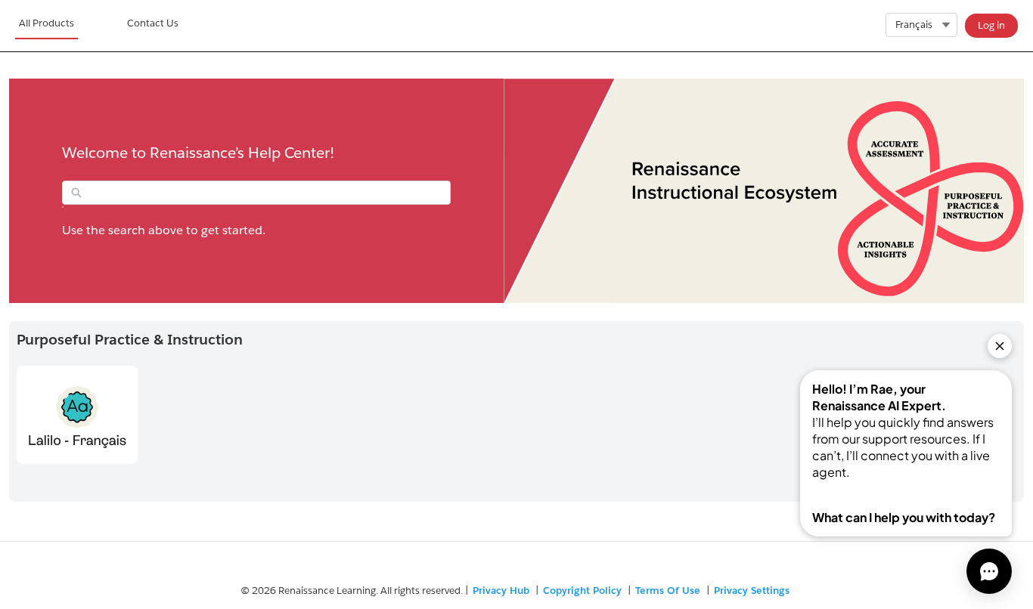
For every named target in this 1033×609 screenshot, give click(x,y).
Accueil (46, 25)
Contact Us (152, 23)
